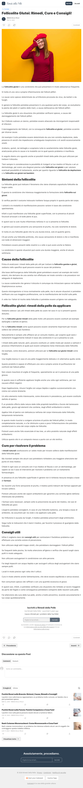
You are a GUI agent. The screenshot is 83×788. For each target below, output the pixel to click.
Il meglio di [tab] (7, 688)
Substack (30, 783)
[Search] (79, 688)
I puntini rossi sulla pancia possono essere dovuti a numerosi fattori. (27, 713)
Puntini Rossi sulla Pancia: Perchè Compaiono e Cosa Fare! (28, 710)
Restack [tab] (15, 661)
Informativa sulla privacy (41, 629)
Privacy (39, 773)
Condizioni (47, 773)
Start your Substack (35, 778)
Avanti (74, 645)
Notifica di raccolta (59, 773)
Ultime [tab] (15, 688)
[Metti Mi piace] (4, 25)
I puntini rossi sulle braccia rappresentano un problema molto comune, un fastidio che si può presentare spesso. (35, 698)
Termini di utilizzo (40, 625)
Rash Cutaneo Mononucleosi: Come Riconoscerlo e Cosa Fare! (30, 723)
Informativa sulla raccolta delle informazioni (40, 627)
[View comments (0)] (9, 25)
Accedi (77, 3)
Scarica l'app (52, 778)
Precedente (11, 645)
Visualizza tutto (9, 739)
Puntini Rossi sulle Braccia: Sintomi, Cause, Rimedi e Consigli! (29, 694)
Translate (6, 9)
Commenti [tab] (6, 661)
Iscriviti (69, 3)
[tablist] (11, 661)
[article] (41, 699)
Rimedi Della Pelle (13, 18)
